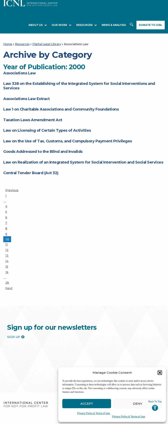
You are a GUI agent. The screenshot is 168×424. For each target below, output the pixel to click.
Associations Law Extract (26, 99)
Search (131, 25)
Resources (22, 44)
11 (9, 244)
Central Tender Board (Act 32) (30, 173)
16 (9, 272)
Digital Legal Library (46, 44)
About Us (35, 24)
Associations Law (19, 73)
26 (9, 283)
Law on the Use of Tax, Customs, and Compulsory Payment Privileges (67, 141)
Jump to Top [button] (155, 406)
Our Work (59, 24)
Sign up (13, 337)
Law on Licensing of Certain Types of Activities (47, 130)
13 (9, 255)
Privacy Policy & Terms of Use (93, 413)
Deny (137, 404)
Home (7, 44)
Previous (11, 190)
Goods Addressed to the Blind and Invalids (43, 151)
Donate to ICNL (150, 24)
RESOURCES (84, 24)
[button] (160, 373)
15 (9, 266)
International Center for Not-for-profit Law (25, 405)
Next (8, 288)
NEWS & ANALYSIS (114, 24)
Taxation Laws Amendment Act (32, 120)
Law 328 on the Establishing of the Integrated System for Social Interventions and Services (79, 85)
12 (9, 250)
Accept (86, 404)
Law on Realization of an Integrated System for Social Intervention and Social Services (83, 162)
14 (9, 261)
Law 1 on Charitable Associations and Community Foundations (61, 109)
